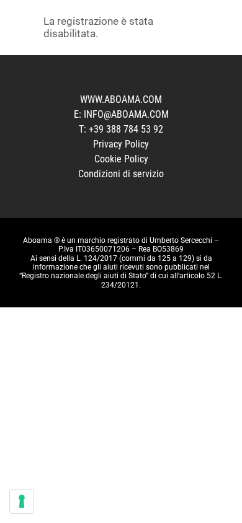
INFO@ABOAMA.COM (125, 114)
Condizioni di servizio (121, 174)
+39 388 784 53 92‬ (126, 129)
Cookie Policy (121, 159)
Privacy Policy (121, 144)
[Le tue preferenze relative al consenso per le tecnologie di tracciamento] (22, 501)
